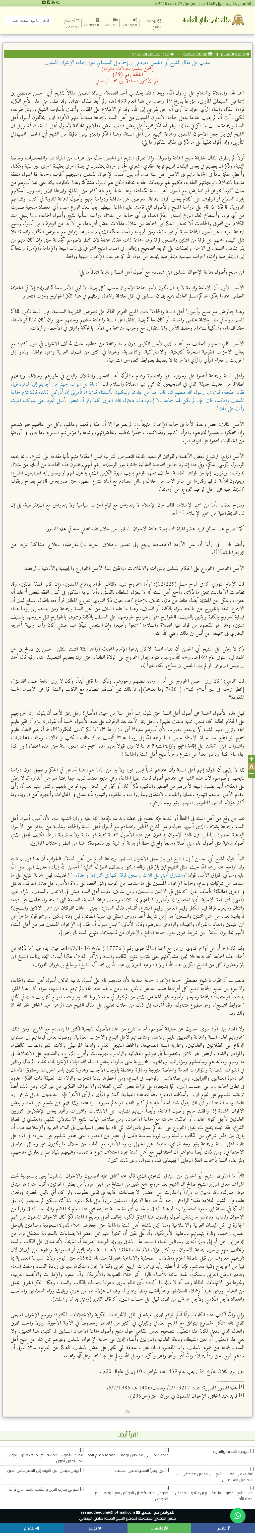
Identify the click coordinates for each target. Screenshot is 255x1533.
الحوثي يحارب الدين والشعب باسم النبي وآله (44, 1489)
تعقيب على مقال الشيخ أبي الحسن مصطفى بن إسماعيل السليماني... (215, 1477)
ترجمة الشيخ (150, 24)
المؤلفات (91, 25)
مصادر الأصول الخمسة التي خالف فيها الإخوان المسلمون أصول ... (45, 1458)
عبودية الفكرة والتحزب (231, 1451)
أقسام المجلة (71, 24)
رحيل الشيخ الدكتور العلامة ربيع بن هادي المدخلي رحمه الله (214, 1496)
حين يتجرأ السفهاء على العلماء (139, 1470)
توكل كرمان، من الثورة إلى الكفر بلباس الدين (43, 1470)
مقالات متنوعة (194, 54)
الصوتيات (130, 25)
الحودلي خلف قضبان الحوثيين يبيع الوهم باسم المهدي (131, 1496)
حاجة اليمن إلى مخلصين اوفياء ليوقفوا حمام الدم (128, 1455)
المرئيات (111, 25)
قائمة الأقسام (233, 54)
